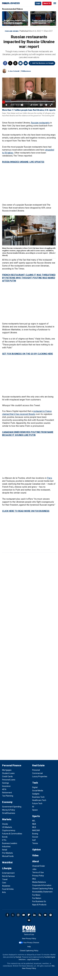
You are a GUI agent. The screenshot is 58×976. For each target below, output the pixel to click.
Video (35, 855)
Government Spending (11, 807)
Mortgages (6, 770)
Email (25, 63)
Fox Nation (36, 898)
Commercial (37, 773)
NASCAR (36, 830)
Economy (7, 802)
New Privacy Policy (29, 939)
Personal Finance (11, 765)
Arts (4, 892)
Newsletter (45, 915)
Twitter (10, 63)
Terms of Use (38, 872)
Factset (18, 957)
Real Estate (38, 765)
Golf (34, 840)
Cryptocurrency (8, 830)
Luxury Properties (39, 776)
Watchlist (7, 862)
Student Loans (8, 773)
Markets (6, 819)
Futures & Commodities (12, 834)
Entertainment (8, 873)
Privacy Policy (38, 876)
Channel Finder (38, 866)
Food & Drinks (8, 889)
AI (33, 807)
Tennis (35, 843)
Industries (6, 846)
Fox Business (11, 3)
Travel (4, 879)
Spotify (50, 915)
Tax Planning (7, 796)
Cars (4, 883)
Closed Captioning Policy (42, 888)
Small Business (8, 813)
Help (29, 947)
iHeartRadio (29, 920)
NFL (33, 821)
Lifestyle (6, 868)
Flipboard (29, 915)
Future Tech (37, 803)
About (35, 861)
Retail (4, 850)
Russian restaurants (40, 122)
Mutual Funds (8, 856)
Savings (5, 783)
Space (35, 810)
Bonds (5, 837)
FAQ (34, 879)
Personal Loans (8, 780)
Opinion (36, 849)
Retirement (7, 793)
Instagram (18, 915)
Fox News (36, 895)
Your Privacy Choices (31, 943)
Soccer (35, 837)
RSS (40, 915)
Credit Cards (7, 776)
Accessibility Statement (42, 892)
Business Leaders (9, 843)
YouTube (23, 915)
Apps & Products (39, 905)
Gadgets (35, 794)
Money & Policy (8, 810)
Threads (15, 63)
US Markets (7, 827)
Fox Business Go (39, 901)
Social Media (37, 790)
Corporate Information (41, 885)
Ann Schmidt (14, 71)
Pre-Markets (7, 853)
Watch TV (47, 3)
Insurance (6, 786)
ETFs (4, 840)
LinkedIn (34, 915)
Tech (35, 782)
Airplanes (6, 886)
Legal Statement (33, 959)
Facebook (5, 63)
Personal (36, 770)
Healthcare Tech (39, 800)
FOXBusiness (26, 71)
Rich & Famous (8, 876)
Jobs (34, 869)
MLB (34, 827)
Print (20, 63)
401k (4, 789)
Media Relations (39, 882)
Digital (34, 787)
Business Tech (38, 797)
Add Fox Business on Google (43, 63)
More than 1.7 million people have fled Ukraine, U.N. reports (28, 110)
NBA (34, 824)
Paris (49, 478)
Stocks (5, 824)
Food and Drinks (12, 31)
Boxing (35, 834)
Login (38, 3)
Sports (36, 816)
